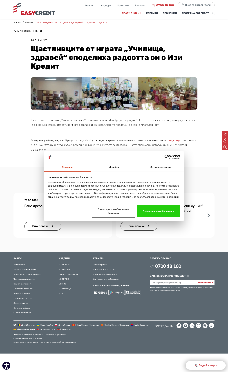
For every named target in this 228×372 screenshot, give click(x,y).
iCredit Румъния (28, 325)
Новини (89, 6)
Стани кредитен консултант (105, 274)
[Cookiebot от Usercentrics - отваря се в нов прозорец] (166, 157)
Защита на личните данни (24, 269)
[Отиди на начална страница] (35, 10)
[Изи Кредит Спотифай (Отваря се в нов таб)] (205, 325)
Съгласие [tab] (67, 167)
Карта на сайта (68, 342)
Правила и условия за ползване (26, 274)
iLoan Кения (65, 329)
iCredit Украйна (46, 325)
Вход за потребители (198, 5)
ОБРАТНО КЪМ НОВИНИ (29, 30)
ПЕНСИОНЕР (68, 274)
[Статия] (209, 215)
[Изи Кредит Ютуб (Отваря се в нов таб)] (185, 325)
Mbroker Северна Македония (116, 325)
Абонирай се (205, 282)
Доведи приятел (20, 303)
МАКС (64, 279)
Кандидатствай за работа (104, 269)
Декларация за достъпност (55, 334)
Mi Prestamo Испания (26, 329)
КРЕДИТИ (152, 13)
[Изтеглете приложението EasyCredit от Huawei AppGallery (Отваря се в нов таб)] (133, 292)
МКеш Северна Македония (87, 325)
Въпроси (140, 6)
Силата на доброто (21, 308)
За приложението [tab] (160, 167)
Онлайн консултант (22, 312)
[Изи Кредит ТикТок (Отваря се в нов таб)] (211, 325)
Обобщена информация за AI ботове (27, 338)
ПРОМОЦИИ (170, 13)
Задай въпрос (208, 365)
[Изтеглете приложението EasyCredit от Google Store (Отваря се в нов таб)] (117, 292)
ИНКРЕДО (65, 288)
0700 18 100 (165, 5)
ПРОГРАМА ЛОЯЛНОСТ (195, 13)
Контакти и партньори (23, 288)
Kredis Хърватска (141, 325)
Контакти (123, 6)
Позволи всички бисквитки (158, 211)
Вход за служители (21, 293)
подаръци (174, 140)
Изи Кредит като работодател (106, 279)
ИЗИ (63, 283)
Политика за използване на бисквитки (28, 334)
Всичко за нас (19, 264)
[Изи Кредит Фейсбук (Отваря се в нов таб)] (179, 325)
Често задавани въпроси (24, 279)
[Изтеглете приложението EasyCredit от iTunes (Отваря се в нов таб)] (101, 292)
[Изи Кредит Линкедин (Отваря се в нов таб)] (192, 325)
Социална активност (22, 283)
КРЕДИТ (65, 264)
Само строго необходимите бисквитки (113, 211)
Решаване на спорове (22, 298)
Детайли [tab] (114, 167)
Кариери (106, 6)
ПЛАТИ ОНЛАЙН (131, 13)
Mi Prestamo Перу (47, 329)
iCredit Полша (64, 325)
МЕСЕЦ (64, 269)
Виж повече (40, 226)
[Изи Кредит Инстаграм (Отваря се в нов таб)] (198, 325)
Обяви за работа (100, 264)
